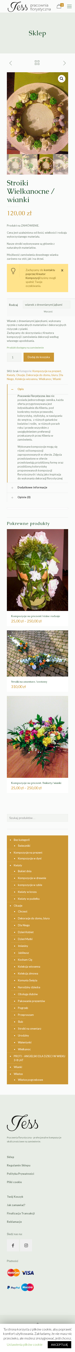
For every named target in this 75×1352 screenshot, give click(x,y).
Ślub (20, 1021)
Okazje (20, 375)
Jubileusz (23, 952)
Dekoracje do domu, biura (42, 375)
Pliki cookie (14, 1182)
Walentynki (24, 1042)
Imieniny (23, 946)
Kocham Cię (25, 959)
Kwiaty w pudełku (29, 898)
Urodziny (23, 1035)
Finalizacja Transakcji (21, 1213)
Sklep (10, 1157)
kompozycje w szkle (30, 885)
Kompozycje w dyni (29, 858)
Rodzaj (13, 305)
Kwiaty (11, 375)
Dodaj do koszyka (39, 357)
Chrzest (22, 911)
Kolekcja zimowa (28, 973)
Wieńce (18, 1074)
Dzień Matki (25, 939)
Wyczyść (48, 311)
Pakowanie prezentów (31, 1001)
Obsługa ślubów (28, 994)
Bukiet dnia (24, 871)
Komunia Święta (27, 980)
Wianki (57, 379)
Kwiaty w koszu (27, 891)
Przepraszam (26, 1014)
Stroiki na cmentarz (29, 1028)
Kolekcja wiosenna (26, 379)
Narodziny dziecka (29, 987)
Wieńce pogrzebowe (30, 1079)
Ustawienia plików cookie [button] (24, 1344)
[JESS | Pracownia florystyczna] (29, 6)
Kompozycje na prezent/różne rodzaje (35, 616)
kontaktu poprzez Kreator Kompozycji (40, 274)
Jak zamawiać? (16, 1205)
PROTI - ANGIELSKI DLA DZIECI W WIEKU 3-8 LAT (39, 1058)
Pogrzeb (23, 1008)
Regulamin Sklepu (18, 1165)
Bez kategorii (22, 839)
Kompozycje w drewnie (32, 878)
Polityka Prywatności (20, 1173)
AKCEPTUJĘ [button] (59, 1344)
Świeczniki (24, 845)
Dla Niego (24, 925)
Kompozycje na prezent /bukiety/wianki (36, 783)
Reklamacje (14, 1221)
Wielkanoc (45, 379)
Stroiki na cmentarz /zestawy (29, 681)
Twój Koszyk (15, 1196)
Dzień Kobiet (26, 932)
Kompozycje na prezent (46, 371)
